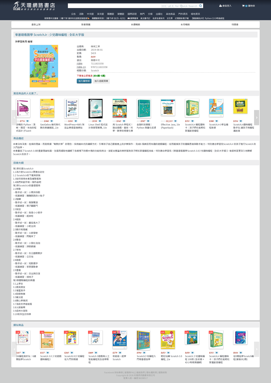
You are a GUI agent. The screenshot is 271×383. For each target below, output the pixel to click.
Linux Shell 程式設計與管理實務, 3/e (98, 126)
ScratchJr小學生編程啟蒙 (218, 126)
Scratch (95, 70)
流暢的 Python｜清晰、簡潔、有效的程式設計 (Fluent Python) (26, 129)
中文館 (90, 14)
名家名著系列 (158, 18)
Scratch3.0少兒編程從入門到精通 (74, 357)
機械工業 (95, 46)
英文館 (100, 14)
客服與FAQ (129, 372)
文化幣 (170, 18)
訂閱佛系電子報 (182, 18)
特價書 (235, 24)
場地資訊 (195, 14)
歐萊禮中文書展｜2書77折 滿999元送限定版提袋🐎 (67, 18)
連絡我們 (140, 372)
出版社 (159, 14)
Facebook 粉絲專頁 (113, 372)
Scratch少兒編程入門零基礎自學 (146, 357)
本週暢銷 (135, 24)
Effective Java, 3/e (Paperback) (170, 126)
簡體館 (110, 14)
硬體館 (120, 14)
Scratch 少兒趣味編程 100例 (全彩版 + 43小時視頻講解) (195, 359)
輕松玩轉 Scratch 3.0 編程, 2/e (171, 357)
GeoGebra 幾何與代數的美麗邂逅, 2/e (50, 126)
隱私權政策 (151, 372)
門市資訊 (182, 14)
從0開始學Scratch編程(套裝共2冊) (243, 357)
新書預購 (85, 24)
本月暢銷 (185, 24)
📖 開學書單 (132, 18)
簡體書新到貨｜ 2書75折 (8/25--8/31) (108, 18)
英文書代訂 (145, 18)
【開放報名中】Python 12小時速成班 (207, 18)
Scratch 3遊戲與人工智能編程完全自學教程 (99, 359)
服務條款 (163, 372)
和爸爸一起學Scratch (119, 357)
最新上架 (36, 24)
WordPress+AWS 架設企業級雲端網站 (74, 126)
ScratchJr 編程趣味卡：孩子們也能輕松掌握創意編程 (195, 127)
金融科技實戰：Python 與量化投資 (146, 126)
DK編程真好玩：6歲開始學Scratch (26, 357)
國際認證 (132, 14)
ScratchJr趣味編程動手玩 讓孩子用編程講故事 (243, 127)
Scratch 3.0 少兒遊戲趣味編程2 (50, 357)
